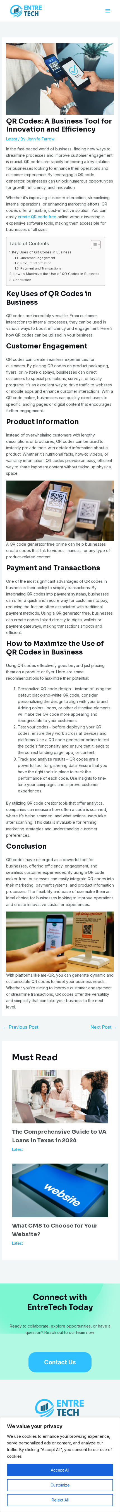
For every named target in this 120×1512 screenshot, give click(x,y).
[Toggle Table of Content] (93, 244)
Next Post (103, 1027)
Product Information (35, 263)
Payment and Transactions (40, 268)
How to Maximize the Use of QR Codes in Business (56, 274)
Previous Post (20, 1027)
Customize (60, 1485)
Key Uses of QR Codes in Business (41, 252)
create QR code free (37, 216)
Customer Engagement (37, 258)
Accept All (60, 1470)
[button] (60, 1362)
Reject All (60, 1500)
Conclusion (22, 280)
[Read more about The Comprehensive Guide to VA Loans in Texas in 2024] (60, 1095)
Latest (11, 139)
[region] (60, 1464)
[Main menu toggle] (107, 11)
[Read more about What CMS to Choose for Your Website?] (60, 1190)
